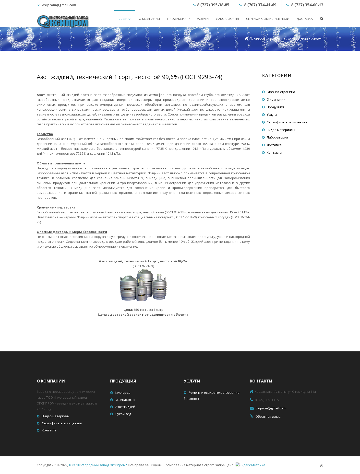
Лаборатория (277, 137)
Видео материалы (281, 129)
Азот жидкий (125, 407)
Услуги (272, 114)
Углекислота (125, 399)
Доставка (274, 145)
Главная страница (281, 92)
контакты (261, 381)
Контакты (274, 152)
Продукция (275, 107)
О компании (276, 99)
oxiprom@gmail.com (59, 5)
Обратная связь (268, 416)
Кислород (122, 392)
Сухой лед (123, 414)
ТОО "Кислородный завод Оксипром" (98, 465)
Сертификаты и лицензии (287, 122)
